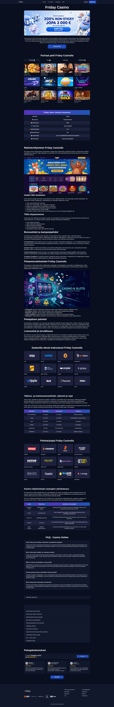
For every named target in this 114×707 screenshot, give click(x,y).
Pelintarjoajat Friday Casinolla (33, 634)
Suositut (31, 60)
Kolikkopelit (81, 60)
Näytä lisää (57, 676)
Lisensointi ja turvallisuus (32, 629)
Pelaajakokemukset (30, 640)
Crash (64, 60)
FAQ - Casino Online (31, 637)
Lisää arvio (82, 656)
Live (48, 60)
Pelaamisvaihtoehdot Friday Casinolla (35, 623)
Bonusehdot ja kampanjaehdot (33, 620)
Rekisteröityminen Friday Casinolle (34, 617)
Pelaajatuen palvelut (31, 626)
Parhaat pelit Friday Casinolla (33, 611)
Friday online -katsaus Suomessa (34, 614)
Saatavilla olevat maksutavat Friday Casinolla (37, 631)
